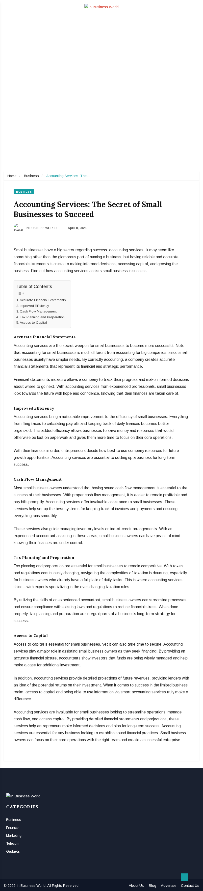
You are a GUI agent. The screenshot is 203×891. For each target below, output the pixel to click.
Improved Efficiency (34, 306)
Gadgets (13, 851)
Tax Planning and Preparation (42, 317)
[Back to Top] (184, 877)
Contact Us (190, 885)
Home (12, 176)
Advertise (168, 885)
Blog (152, 885)
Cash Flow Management (38, 311)
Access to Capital (33, 322)
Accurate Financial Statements (43, 300)
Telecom (12, 843)
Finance (12, 828)
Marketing (14, 836)
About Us (136, 885)
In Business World (41, 228)
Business (31, 176)
